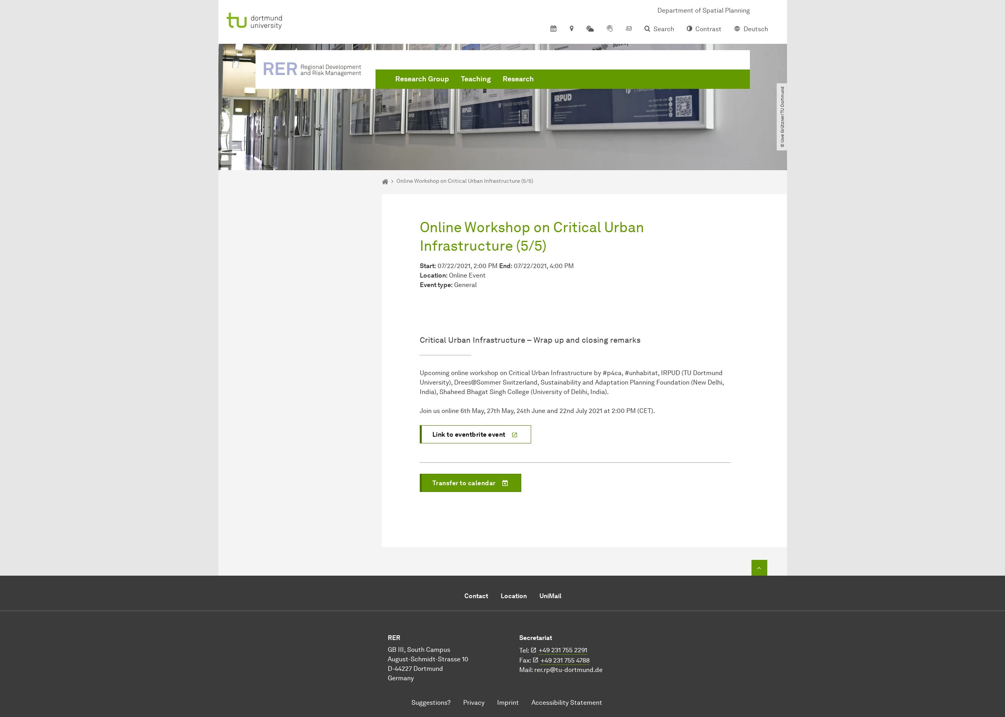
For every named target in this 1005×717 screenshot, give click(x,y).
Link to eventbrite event (468, 434)
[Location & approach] (571, 29)
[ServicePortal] (609, 29)
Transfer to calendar (464, 483)
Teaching (476, 79)
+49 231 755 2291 (563, 650)
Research (518, 79)
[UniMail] (628, 29)
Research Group (422, 79)
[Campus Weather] (590, 29)
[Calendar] (553, 29)
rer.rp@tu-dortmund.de (568, 670)
